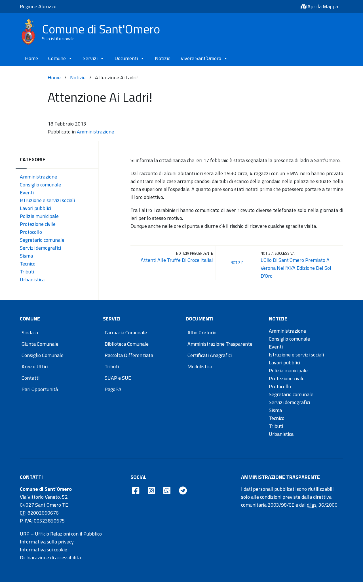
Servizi (90, 58)
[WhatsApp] (167, 491)
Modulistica (199, 366)
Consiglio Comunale (43, 355)
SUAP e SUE (118, 378)
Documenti (126, 58)
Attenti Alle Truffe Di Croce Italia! (177, 260)
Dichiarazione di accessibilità (50, 557)
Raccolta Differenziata (129, 355)
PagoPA (113, 389)
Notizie (162, 58)
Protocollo (31, 232)
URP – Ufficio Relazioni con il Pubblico (61, 534)
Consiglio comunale (40, 184)
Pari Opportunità (40, 389)
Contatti (30, 378)
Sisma (26, 256)
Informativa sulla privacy (47, 541)
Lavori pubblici (35, 208)
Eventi (27, 192)
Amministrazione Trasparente (219, 344)
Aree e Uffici (35, 366)
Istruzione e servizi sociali (47, 200)
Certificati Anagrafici (209, 355)
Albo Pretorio (201, 332)
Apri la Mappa (322, 6)
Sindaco (30, 332)
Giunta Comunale (40, 344)
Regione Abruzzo (38, 6)
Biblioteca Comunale (127, 344)
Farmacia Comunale (126, 332)
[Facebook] (135, 491)
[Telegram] (183, 491)
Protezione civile (38, 224)
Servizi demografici (40, 248)
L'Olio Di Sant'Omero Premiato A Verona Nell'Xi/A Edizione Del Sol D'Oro (296, 268)
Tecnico (27, 263)
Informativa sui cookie (43, 549)
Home (31, 58)
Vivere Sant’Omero (201, 58)
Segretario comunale (42, 240)
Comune (57, 58)
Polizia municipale (39, 216)
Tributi (27, 271)
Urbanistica (32, 279)
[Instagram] (151, 491)
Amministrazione (95, 131)
